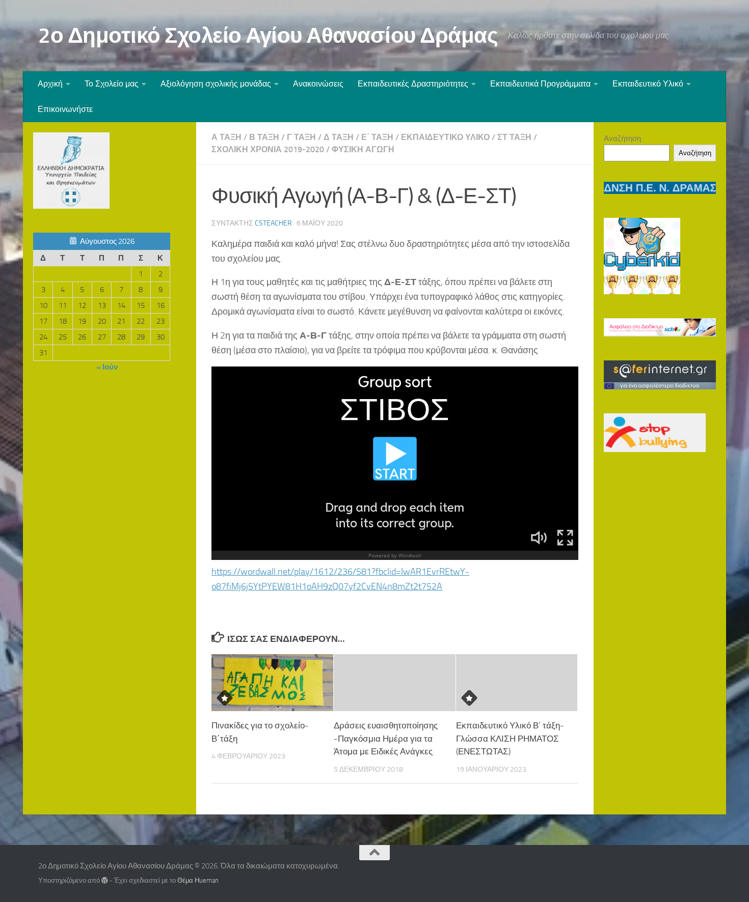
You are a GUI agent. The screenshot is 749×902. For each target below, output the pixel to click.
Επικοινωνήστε (65, 109)
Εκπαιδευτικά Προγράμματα (540, 84)
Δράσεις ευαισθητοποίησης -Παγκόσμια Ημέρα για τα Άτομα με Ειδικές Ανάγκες (386, 738)
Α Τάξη (226, 137)
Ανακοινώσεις (318, 84)
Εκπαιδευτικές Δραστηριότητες (413, 84)
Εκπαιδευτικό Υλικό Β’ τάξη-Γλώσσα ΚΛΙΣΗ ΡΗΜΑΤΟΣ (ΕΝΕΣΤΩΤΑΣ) (510, 738)
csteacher (273, 223)
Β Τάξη (264, 137)
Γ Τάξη (301, 137)
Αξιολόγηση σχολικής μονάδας (215, 84)
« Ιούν (107, 367)
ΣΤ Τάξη (514, 137)
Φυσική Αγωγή (363, 149)
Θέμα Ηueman (198, 880)
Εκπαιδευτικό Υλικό (647, 84)
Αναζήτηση (622, 138)
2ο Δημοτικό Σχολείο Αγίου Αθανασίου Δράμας (268, 35)
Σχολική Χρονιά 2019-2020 (267, 149)
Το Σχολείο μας (112, 84)
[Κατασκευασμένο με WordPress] (104, 880)
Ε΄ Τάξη (377, 137)
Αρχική (50, 84)
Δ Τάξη (339, 137)
